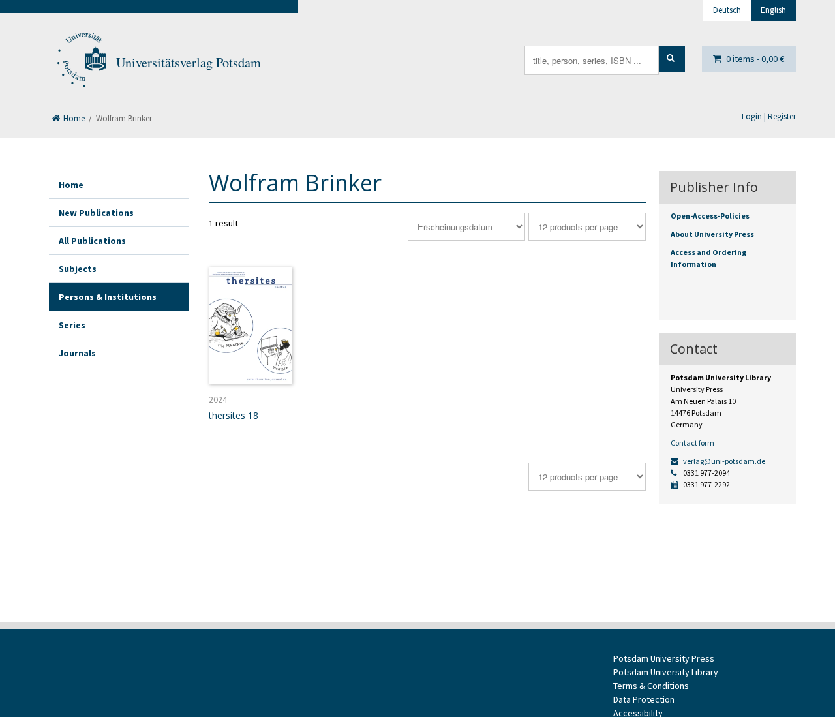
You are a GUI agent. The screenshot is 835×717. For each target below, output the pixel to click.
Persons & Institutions (108, 297)
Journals (77, 353)
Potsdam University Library (665, 672)
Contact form (692, 443)
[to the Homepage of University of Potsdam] (81, 63)
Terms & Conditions (651, 686)
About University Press (712, 234)
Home (73, 118)
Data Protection (644, 699)
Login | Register (769, 116)
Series (72, 325)
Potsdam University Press (663, 658)
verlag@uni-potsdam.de (723, 461)
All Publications (92, 241)
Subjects (78, 269)
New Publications (96, 213)
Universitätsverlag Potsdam (188, 62)
